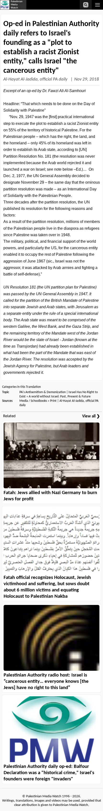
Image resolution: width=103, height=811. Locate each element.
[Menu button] (97, 5)
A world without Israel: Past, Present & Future (60, 396)
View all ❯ (91, 416)
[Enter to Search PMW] (86, 5)
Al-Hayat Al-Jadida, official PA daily (36, 79)
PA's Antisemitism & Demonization (42, 392)
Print (53, 401)
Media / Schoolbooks (33, 401)
